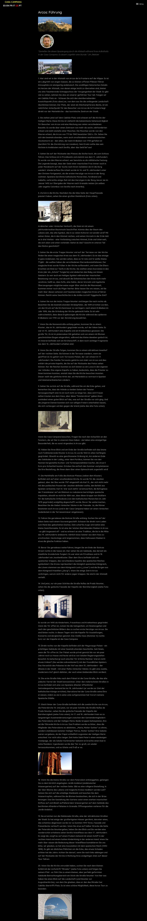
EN (7, 5)
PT (20, 5)
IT (14, 5)
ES (4, 5)
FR (11, 5)
